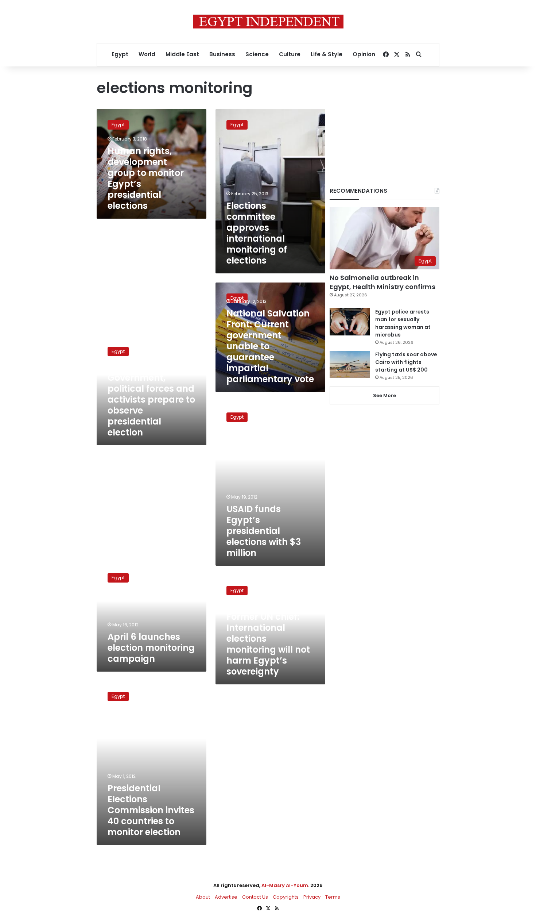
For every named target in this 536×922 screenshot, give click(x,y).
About (203, 897)
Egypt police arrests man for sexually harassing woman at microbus (403, 323)
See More (384, 395)
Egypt (120, 54)
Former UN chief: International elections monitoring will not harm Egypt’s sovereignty (268, 644)
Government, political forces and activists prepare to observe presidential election (151, 405)
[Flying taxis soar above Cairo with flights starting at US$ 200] (350, 364)
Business (222, 54)
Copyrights (286, 897)
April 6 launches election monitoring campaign (151, 648)
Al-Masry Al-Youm (284, 885)
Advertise (226, 897)
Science (257, 54)
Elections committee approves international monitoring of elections (256, 233)
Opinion (364, 54)
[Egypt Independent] (268, 21)
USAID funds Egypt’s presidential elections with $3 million (263, 531)
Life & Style (326, 54)
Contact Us (255, 897)
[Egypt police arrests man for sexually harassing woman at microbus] (350, 321)
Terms (332, 897)
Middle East (182, 54)
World (147, 54)
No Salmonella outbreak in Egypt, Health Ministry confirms (382, 282)
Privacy (312, 897)
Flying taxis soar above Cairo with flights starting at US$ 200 (406, 362)
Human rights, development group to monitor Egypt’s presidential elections (146, 178)
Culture (289, 54)
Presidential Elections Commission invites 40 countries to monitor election (151, 810)
